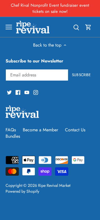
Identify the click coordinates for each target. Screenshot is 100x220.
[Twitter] (9, 92)
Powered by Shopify (22, 191)
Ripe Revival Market (54, 185)
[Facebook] (18, 92)
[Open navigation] (9, 27)
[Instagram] (35, 92)
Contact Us (75, 130)
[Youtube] (26, 92)
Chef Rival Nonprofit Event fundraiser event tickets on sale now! (50, 8)
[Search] (76, 27)
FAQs (11, 130)
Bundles (13, 136)
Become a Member (40, 130)
